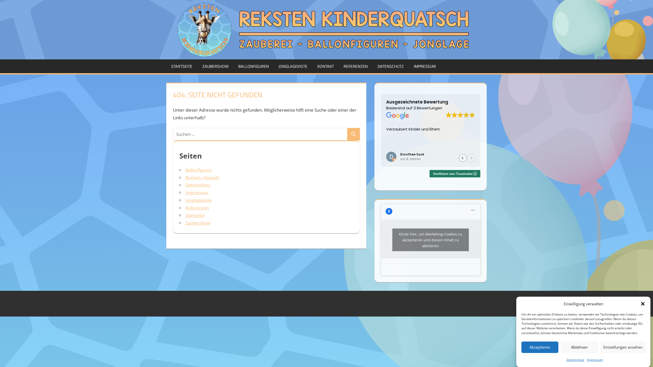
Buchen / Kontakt (202, 177)
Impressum (595, 360)
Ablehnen (579, 347)
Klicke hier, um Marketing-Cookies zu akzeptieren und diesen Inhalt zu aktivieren (430, 240)
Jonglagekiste (293, 66)
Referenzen (356, 66)
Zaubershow (215, 66)
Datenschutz (575, 360)
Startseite (181, 66)
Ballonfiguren (253, 66)
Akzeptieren (540, 347)
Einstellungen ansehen (623, 347)
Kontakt (325, 66)
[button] (642, 303)
